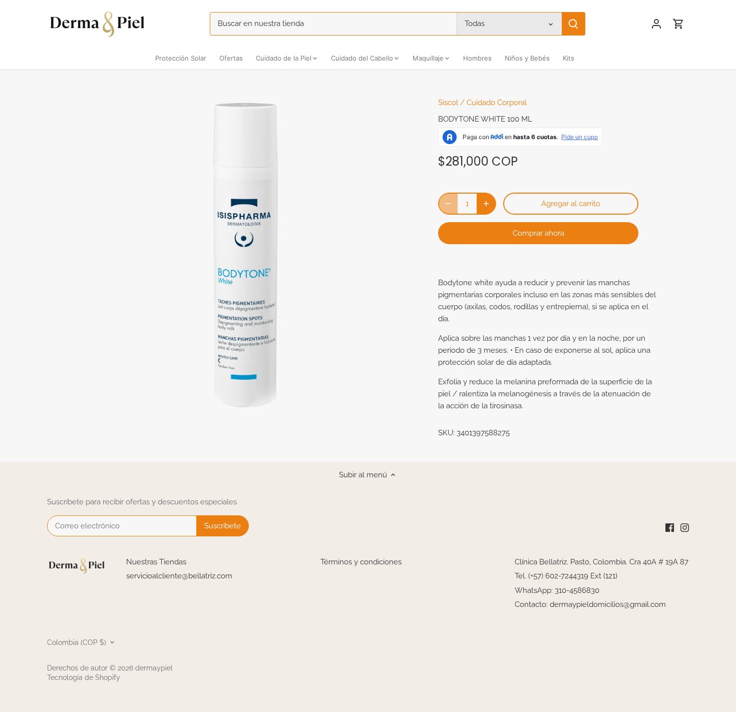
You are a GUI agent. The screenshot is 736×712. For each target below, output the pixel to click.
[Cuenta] (656, 24)
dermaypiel (154, 668)
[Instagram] (684, 527)
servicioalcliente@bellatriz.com (179, 575)
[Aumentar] (486, 203)
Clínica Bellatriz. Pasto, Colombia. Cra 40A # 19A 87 (601, 561)
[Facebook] (669, 527)
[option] (246, 256)
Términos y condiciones (361, 561)
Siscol (448, 102)
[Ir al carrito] (678, 24)
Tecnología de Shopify (83, 677)
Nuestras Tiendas (156, 561)
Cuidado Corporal (497, 102)
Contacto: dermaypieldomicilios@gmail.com (590, 604)
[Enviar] (573, 24)
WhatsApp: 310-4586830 (557, 590)
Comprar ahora (538, 233)
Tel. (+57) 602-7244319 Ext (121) (566, 575)
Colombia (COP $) (76, 642)
